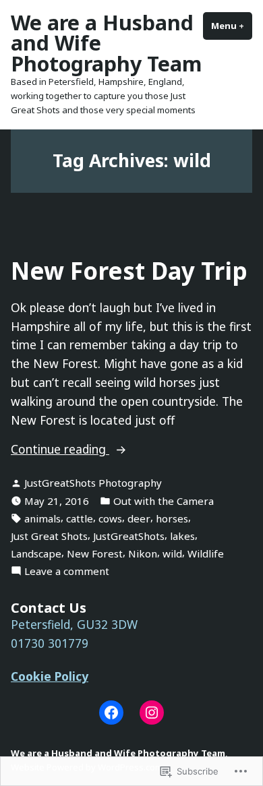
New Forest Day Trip (129, 270)
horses (172, 518)
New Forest (95, 553)
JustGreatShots (129, 536)
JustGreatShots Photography (93, 482)
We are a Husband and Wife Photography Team (118, 753)
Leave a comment (66, 571)
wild (172, 553)
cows (110, 518)
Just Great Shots (49, 536)
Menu (231, 26)
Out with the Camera (163, 501)
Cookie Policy (49, 676)
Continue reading (60, 449)
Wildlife (205, 553)
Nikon (142, 553)
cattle (79, 518)
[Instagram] (152, 712)
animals (42, 518)
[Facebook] (111, 712)
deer (138, 518)
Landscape (36, 553)
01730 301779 (49, 643)
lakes (182, 536)
